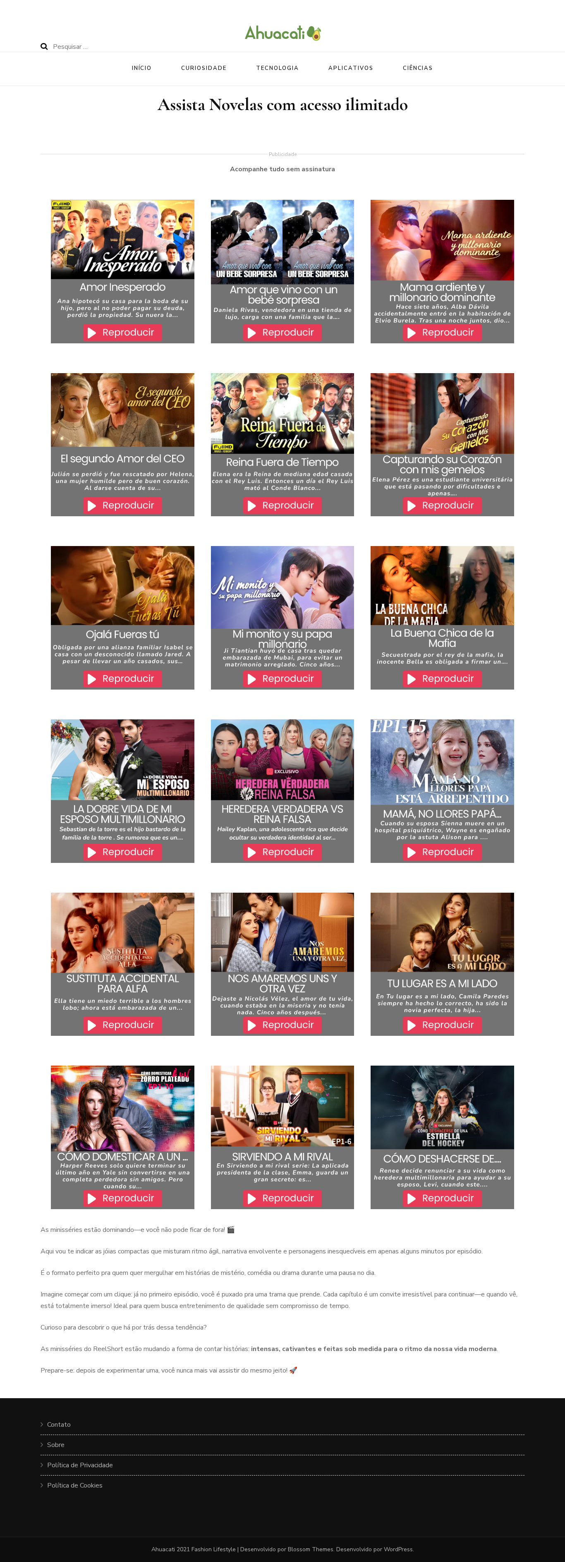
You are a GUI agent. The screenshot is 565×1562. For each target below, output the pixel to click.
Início (142, 68)
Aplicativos (350, 68)
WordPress (398, 1549)
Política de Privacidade (80, 1465)
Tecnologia (277, 68)
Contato (59, 1424)
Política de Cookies (75, 1485)
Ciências (418, 68)
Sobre (56, 1444)
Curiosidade (203, 68)
